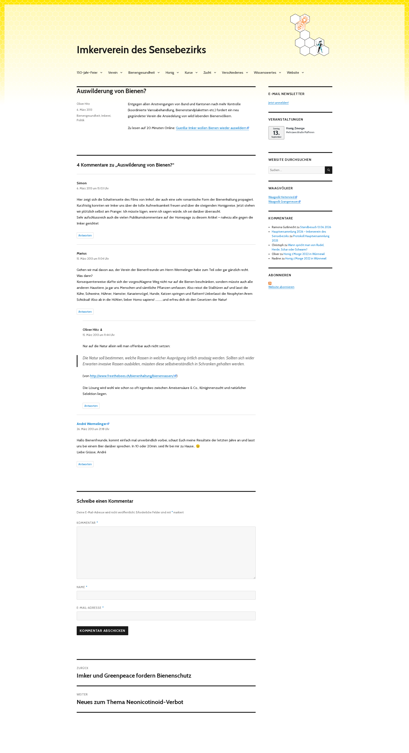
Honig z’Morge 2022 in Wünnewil (304, 254)
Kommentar (87, 522)
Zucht (207, 73)
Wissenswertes (265, 73)
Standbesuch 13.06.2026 (315, 227)
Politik (80, 120)
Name (82, 587)
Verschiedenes (232, 73)
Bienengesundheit (141, 73)
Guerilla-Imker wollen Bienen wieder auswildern (211, 128)
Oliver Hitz (83, 103)
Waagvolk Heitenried (281, 197)
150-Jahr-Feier (87, 73)
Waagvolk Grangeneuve (283, 201)
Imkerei (106, 115)
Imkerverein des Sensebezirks (141, 49)
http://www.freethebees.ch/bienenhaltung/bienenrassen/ (132, 376)
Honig (170, 73)
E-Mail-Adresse (90, 607)
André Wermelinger (92, 424)
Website (293, 73)
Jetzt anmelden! (278, 102)
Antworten (85, 235)
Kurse (189, 73)
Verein (113, 73)
